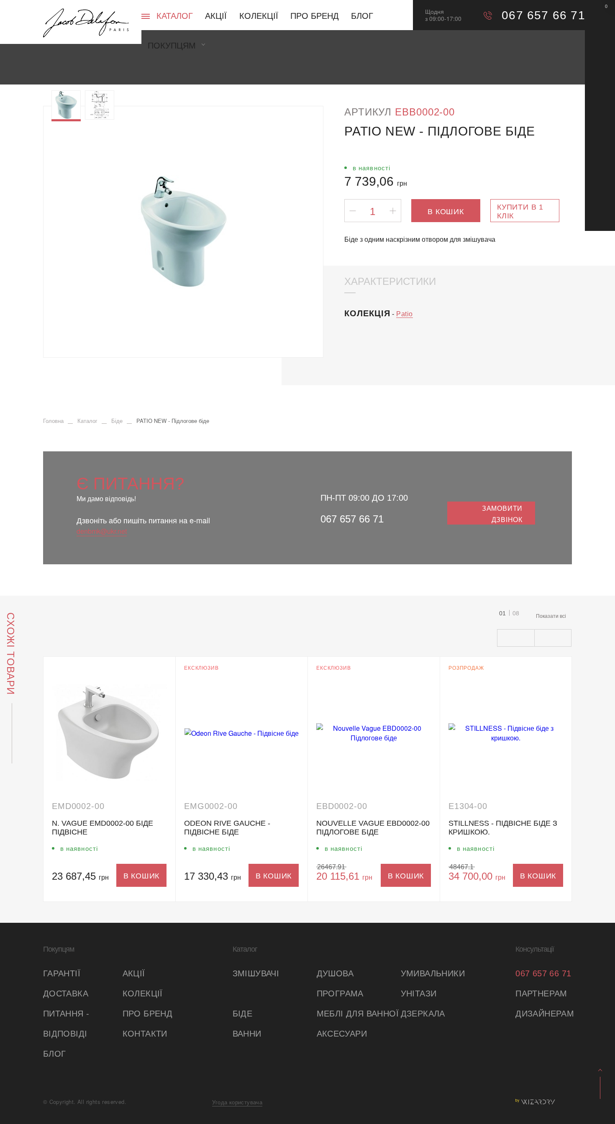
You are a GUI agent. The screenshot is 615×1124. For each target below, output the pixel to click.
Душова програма (340, 983)
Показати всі (551, 615)
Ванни (247, 1033)
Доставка (65, 993)
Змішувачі (256, 973)
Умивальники (433, 973)
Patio (404, 313)
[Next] (299, 231)
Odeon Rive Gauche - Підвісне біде (227, 827)
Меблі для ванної (358, 1013)
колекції (143, 993)
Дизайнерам (543, 1013)
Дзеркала (423, 1013)
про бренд (148, 1013)
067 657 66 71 (352, 519)
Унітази (419, 993)
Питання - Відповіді (66, 1023)
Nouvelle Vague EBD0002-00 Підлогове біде (373, 827)
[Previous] (68, 231)
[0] (600, 15)
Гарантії (61, 973)
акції (134, 973)
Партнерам (541, 993)
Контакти (145, 1033)
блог (54, 1053)
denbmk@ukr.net (102, 531)
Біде (243, 1013)
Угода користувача (237, 1102)
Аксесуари (342, 1033)
